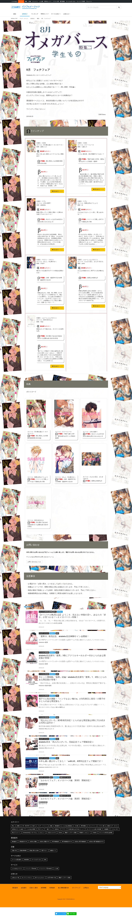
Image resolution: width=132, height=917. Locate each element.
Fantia (60, 832)
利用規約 (52, 887)
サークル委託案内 (16, 859)
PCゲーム (40, 829)
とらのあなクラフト (17, 868)
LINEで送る (72, 913)
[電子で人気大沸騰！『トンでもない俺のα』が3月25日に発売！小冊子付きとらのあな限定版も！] (31, 701)
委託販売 (15, 887)
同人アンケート (16, 832)
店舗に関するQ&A (34, 850)
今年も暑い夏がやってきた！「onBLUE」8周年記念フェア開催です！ (71, 761)
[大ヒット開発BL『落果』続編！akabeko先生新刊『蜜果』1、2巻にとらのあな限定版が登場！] (31, 679)
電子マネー (44, 850)
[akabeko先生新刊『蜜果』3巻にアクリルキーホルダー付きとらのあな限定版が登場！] (31, 657)
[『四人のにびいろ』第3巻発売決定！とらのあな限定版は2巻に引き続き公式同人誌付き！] (31, 722)
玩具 (33, 826)
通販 (26, 1)
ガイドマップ (76, 887)
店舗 (30, 1)
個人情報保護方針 (63, 887)
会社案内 (23, 887)
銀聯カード (53, 850)
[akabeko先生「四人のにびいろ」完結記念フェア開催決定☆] (31, 744)
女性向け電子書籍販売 (80, 841)
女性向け (24, 14)
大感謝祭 (106, 829)
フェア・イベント (42, 826)
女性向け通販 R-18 (44, 841)
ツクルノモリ (114, 829)
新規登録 (26, 859)
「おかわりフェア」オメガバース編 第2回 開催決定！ (65, 799)
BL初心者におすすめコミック (76, 829)
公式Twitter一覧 (51, 877)
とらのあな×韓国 (30, 829)
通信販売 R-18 (23, 841)
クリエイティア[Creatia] (45, 868)
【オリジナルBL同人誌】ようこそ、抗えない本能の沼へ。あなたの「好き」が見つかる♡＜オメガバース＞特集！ (72, 616)
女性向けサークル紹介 (18, 829)
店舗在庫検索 (23, 850)
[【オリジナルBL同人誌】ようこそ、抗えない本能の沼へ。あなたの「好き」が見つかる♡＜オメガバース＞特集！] (31, 617)
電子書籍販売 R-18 (67, 841)
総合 (14, 14)
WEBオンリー (47, 1)
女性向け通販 (33, 841)
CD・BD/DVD (25, 826)
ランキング (34, 14)
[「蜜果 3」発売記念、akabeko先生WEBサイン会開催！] (31, 638)
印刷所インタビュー (84, 832)
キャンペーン (92, 826)
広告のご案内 (34, 887)
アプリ (64, 829)
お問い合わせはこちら (34, 562)
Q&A (45, 859)
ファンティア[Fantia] (30, 868)
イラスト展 (56, 1)
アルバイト (89, 1)
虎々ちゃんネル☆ (39, 877)
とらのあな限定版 (67, 826)
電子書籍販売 (55, 841)
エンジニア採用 (81, 1)
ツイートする (61, 913)
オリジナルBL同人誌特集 (105, 832)
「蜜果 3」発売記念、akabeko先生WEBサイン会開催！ (64, 636)
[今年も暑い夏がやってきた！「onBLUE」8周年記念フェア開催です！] (31, 763)
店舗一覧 (14, 850)
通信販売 (57, 826)
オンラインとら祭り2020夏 (94, 829)
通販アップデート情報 (70, 832)
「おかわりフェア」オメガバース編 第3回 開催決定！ (65, 780)
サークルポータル (70, 1)
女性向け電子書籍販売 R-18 (96, 841)
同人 (13, 826)
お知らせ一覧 (15, 877)
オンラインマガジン (27, 877)
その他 (76, 826)
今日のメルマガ (52, 832)
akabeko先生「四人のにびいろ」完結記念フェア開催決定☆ (66, 742)
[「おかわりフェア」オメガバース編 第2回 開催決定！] (31, 801)
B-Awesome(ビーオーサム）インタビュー (34, 832)
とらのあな (14, 1)
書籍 (18, 826)
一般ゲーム (49, 829)
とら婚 (41, 1)
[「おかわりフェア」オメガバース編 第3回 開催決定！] (31, 782)
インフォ (21, 1)
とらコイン (35, 1)
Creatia (94, 832)
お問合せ (86, 887)
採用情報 (43, 887)
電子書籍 (62, 1)
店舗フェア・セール (112, 826)
